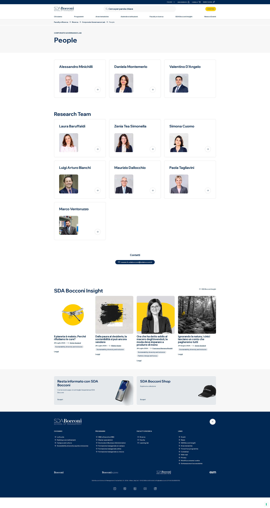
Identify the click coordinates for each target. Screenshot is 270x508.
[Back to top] (212, 421)
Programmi (79, 16)
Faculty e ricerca (156, 16)
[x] (125, 489)
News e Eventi (210, 16)
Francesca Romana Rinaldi (162, 348)
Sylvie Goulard (75, 343)
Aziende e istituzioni (129, 16)
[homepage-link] (64, 9)
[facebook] (115, 489)
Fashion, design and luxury (147, 356)
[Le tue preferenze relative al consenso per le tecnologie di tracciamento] (266, 504)
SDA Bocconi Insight (183, 16)
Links (180, 431)
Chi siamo (58, 16)
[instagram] (155, 489)
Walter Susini (116, 346)
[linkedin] (135, 489)
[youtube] (145, 489)
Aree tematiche (102, 16)
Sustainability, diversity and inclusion (68, 347)
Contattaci (210, 9)
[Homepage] (68, 422)
